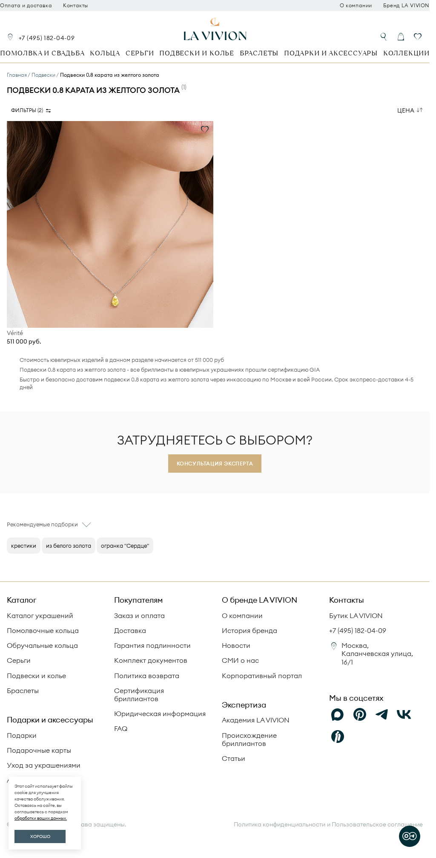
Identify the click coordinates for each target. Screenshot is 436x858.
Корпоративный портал (262, 675)
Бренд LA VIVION (406, 5)
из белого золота (68, 545)
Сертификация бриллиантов (139, 694)
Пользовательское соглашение (377, 824)
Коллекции (406, 53)
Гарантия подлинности (152, 645)
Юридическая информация (160, 713)
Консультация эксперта (215, 463)
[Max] (337, 714)
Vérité (15, 333)
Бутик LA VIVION (356, 615)
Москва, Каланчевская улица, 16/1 (377, 653)
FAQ (120, 728)
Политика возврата (146, 675)
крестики (23, 545)
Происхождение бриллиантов (249, 739)
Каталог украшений (40, 615)
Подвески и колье (196, 53)
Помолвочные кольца (43, 630)
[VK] (404, 714)
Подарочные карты (39, 750)
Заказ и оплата (139, 615)
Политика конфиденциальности (279, 824)
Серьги (140, 53)
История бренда (249, 630)
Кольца (105, 53)
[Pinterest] (359, 714)
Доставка (130, 630)
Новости (236, 645)
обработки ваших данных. (40, 818)
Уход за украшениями (43, 765)
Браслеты (259, 53)
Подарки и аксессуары (331, 53)
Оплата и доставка (26, 5)
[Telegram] (381, 714)
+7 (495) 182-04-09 (47, 38)
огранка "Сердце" (125, 545)
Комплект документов (150, 660)
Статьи (233, 758)
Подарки (22, 735)
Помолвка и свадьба (42, 53)
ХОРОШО (40, 836)
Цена (405, 110)
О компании (356, 5)
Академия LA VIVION (256, 720)
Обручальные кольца (42, 645)
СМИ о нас (240, 660)
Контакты (75, 5)
